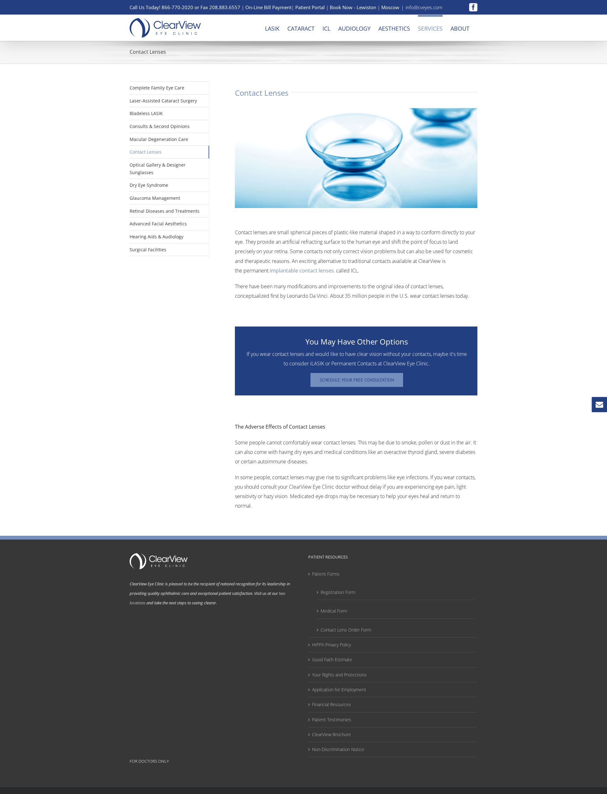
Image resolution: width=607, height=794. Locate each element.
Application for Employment (339, 690)
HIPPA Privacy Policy (331, 645)
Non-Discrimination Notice (338, 749)
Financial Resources (331, 704)
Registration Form (338, 592)
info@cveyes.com (424, 7)
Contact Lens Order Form (346, 630)
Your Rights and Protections (339, 675)
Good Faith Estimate (332, 660)
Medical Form (334, 611)
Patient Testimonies (331, 720)
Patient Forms (326, 574)
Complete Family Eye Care (157, 88)
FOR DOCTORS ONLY (149, 761)
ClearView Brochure (331, 734)
